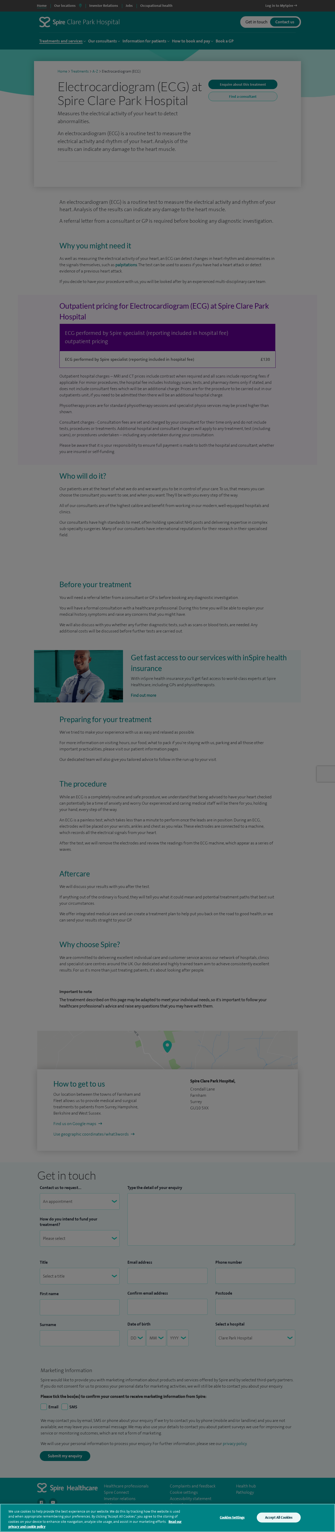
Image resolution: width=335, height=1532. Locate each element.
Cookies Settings (232, 1517)
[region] (167, 1518)
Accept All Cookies (278, 1517)
